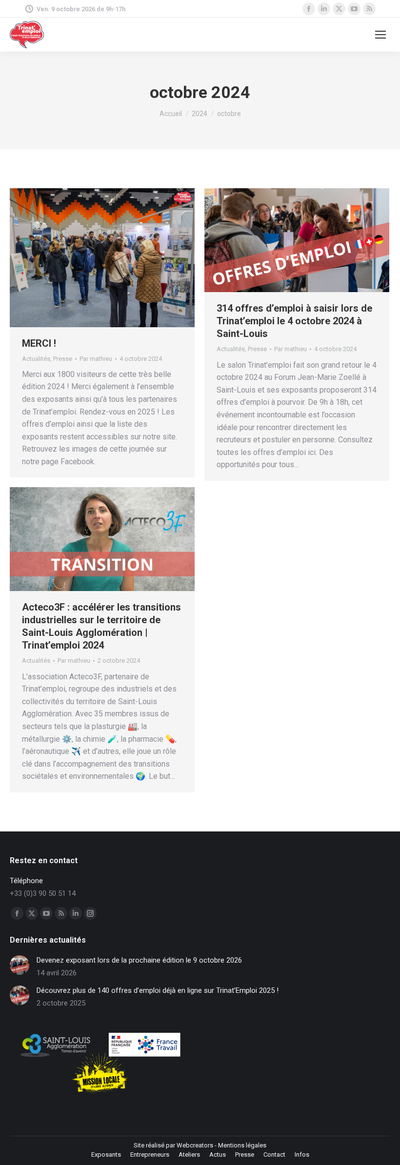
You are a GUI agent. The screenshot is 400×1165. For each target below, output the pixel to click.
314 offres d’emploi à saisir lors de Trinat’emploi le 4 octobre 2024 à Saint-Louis (294, 320)
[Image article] (19, 965)
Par (96, 358)
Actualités (36, 358)
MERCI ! (39, 343)
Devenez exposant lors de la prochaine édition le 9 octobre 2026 (139, 960)
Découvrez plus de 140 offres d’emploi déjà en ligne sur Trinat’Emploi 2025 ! (158, 990)
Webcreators (195, 1145)
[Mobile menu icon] (380, 34)
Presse (62, 358)
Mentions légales (242, 1145)
